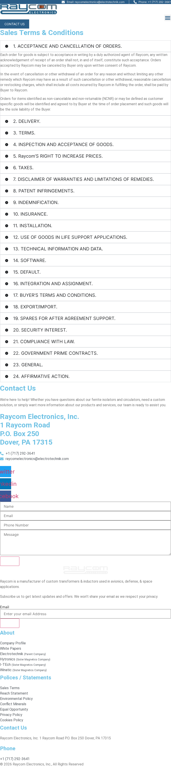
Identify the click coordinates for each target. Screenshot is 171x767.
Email (4, 607)
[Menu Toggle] (167, 17)
